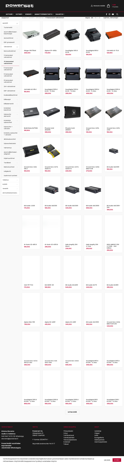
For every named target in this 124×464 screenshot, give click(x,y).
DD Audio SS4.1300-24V (113, 206)
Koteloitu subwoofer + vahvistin (10, 134)
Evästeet (66, 442)
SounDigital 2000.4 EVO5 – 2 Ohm (92, 90)
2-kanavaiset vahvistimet (8, 56)
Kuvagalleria (99, 438)
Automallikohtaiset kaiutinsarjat (10, 33)
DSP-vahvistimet (9, 91)
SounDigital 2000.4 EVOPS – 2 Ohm (71, 400)
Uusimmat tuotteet (10, 176)
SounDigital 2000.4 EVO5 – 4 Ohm (113, 90)
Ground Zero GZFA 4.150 (113, 129)
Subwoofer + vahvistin (8, 128)
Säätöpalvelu (99, 440)
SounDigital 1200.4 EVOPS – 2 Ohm (30, 400)
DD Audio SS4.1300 (71, 206)
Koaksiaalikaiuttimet (10, 95)
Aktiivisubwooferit (10, 139)
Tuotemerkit (8, 27)
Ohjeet (97, 433)
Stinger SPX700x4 (30, 50)
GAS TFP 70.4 (28, 285)
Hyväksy (117, 460)
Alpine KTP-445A (51, 50)
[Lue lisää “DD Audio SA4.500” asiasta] (121, 140)
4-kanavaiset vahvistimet (9, 62)
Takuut (66, 444)
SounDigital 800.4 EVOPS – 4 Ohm (92, 361)
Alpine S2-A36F (70, 322)
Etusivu (24, 18)
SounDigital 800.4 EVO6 (92, 51)
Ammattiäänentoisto (10, 193)
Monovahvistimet (10, 51)
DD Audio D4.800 (112, 285)
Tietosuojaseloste (70, 440)
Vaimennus (8, 148)
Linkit (96, 435)
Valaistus (6, 180)
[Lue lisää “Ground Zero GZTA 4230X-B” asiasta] (79, 140)
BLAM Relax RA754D (31, 128)
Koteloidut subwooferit (8, 121)
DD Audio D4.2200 (71, 285)
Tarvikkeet (7, 163)
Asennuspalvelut (100, 442)
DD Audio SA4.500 (113, 167)
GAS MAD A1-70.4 (113, 50)
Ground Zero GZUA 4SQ (72, 361)
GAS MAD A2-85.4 (30, 89)
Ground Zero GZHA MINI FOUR (92, 168)
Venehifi (5, 188)
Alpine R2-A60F (50, 322)
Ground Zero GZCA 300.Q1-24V (30, 361)
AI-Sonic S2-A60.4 (30, 244)
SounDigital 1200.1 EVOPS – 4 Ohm (113, 400)
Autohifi (5, 23)
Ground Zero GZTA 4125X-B (51, 168)
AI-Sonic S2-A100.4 (51, 244)
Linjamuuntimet (9, 158)
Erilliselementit (9, 104)
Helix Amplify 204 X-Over (92, 245)
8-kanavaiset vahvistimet (8, 81)
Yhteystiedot (68, 431)
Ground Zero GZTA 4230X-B (72, 168)
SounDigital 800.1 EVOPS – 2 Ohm (92, 400)
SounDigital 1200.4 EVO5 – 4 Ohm (71, 90)
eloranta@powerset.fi (9, 439)
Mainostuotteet (9, 167)
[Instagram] (109, 14)
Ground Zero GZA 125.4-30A (51, 361)
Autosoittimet (8, 38)
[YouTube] (112, 14)
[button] (38, 24)
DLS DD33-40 (49, 285)
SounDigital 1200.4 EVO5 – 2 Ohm (51, 90)
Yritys (65, 433)
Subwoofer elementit (7, 115)
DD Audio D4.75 (91, 285)
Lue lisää (107, 460)
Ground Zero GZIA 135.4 (30, 168)
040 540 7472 (6, 436)
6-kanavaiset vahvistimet (8, 75)
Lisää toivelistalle (38, 33)
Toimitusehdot (68, 438)
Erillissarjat (7, 99)
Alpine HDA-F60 (29, 322)
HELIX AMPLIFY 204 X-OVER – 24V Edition (113, 246)
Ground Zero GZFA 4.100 (92, 129)
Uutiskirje (97, 431)
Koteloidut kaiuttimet (7, 109)
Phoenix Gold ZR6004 (70, 129)
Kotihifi (5, 184)
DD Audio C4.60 (29, 206)
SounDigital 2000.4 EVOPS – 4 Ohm (51, 400)
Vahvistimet (8, 47)
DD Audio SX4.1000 (92, 322)
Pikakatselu (38, 28)
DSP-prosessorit (9, 42)
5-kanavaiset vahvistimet (8, 69)
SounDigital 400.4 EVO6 (71, 51)
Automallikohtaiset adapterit (10, 153)
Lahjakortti (7, 171)
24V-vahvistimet (9, 86)
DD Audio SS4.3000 (92, 206)
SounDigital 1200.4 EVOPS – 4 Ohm (113, 361)
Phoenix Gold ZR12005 (49, 129)
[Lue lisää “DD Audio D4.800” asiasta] (121, 258)
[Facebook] (106, 14)
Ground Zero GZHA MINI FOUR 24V (113, 323)
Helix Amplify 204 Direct (71, 245)
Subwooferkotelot (10, 143)
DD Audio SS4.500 (51, 206)
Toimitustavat (68, 435)
